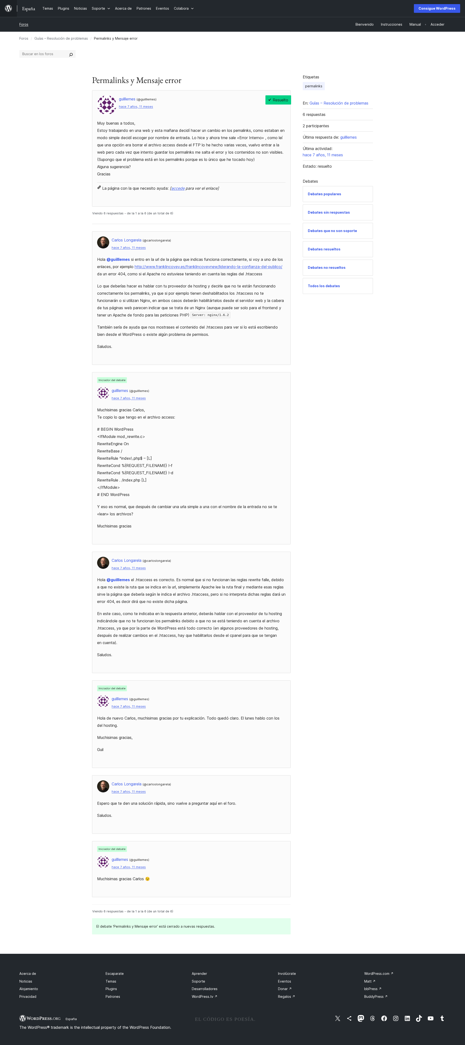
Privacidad (27, 996)
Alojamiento (28, 989)
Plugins (111, 989)
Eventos (284, 981)
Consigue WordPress (437, 8)
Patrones (113, 996)
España (71, 1019)
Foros (23, 24)
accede (178, 188)
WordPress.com (379, 973)
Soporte (198, 981)
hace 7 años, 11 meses (136, 106)
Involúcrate (287, 973)
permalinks (313, 86)
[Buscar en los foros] (71, 54)
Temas (111, 981)
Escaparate (115, 973)
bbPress (373, 989)
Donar (285, 989)
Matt (370, 981)
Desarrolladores (204, 989)
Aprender (199, 973)
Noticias (25, 981)
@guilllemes (118, 259)
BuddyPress (376, 996)
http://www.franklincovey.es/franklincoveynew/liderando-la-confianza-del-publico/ (208, 266)
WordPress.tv (204, 996)
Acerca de (27, 973)
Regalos (286, 996)
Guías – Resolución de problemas (61, 38)
